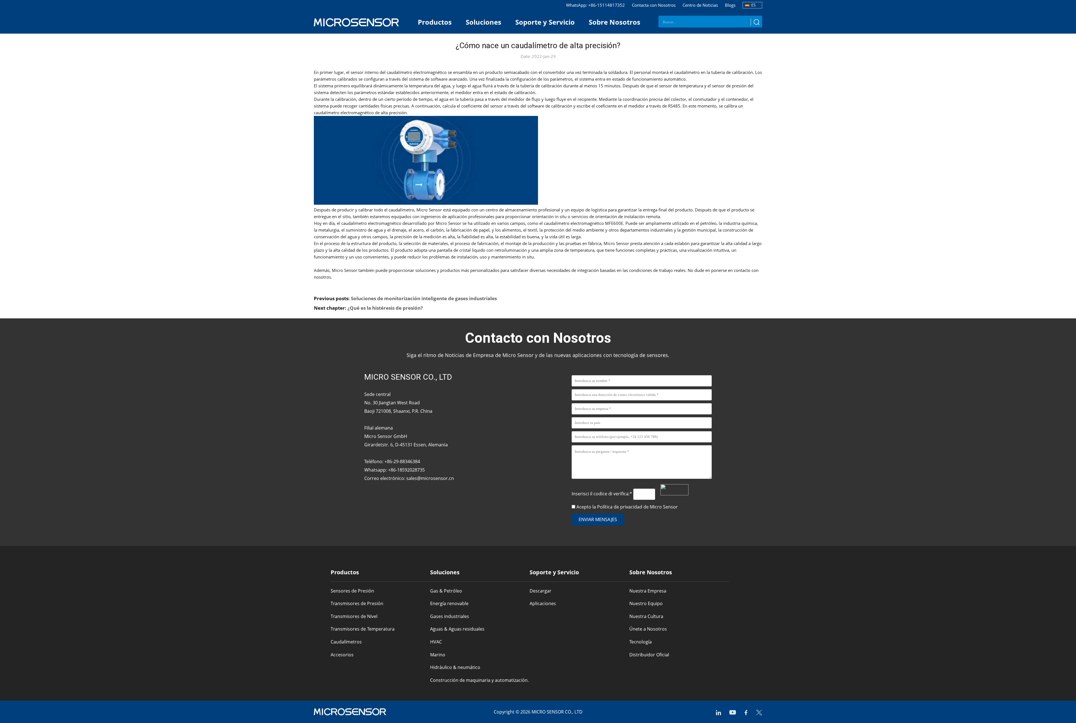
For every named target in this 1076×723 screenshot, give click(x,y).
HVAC (436, 642)
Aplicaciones (543, 603)
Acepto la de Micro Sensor (627, 507)
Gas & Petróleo (446, 591)
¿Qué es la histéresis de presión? (385, 308)
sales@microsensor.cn (430, 478)
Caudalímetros (346, 642)
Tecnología (640, 642)
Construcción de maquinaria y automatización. (479, 680)
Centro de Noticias (700, 5)
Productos (435, 22)
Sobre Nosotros (614, 22)
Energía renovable (449, 603)
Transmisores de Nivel (354, 616)
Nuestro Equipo (646, 603)
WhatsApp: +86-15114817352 (595, 5)
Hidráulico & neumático (455, 667)
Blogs (730, 5)
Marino (437, 655)
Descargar (540, 591)
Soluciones (483, 22)
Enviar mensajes (598, 519)
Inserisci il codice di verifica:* (602, 494)
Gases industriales (449, 616)
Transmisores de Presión (357, 603)
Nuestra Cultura (646, 616)
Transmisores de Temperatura (363, 629)
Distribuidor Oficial (649, 655)
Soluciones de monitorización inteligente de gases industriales (424, 298)
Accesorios (342, 655)
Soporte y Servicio (545, 22)
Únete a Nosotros (648, 629)
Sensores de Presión (352, 591)
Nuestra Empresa (647, 591)
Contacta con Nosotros (654, 5)
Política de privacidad (619, 507)
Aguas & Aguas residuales (457, 629)
